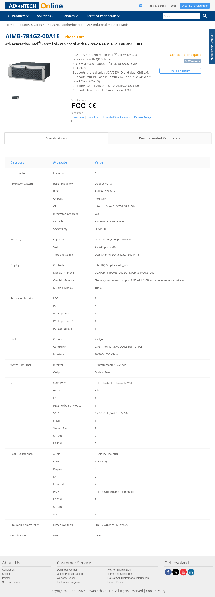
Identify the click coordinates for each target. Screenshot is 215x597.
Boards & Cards (30, 24)
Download (93, 117)
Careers (6, 573)
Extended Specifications (117, 117)
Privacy (6, 578)
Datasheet (78, 117)
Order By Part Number (195, 5)
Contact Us (8, 569)
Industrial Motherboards (64, 24)
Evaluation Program (68, 582)
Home (9, 24)
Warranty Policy (66, 578)
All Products (17, 16)
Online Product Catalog (70, 573)
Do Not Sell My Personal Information (128, 578)
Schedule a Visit (11, 582)
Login (174, 5)
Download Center (67, 569)
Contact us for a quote (185, 55)
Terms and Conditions (120, 573)
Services (69, 16)
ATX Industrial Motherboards (107, 24)
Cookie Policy (155, 591)
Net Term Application (119, 569)
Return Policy (142, 117)
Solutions (44, 16)
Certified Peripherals (102, 16)
